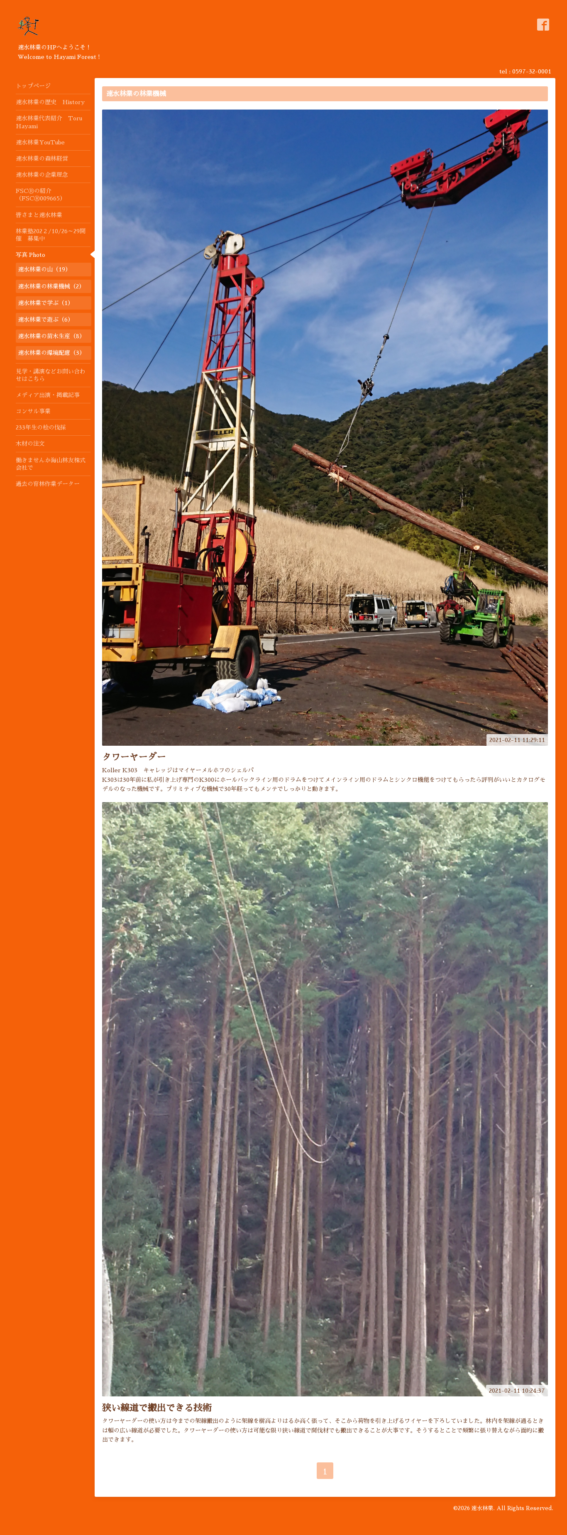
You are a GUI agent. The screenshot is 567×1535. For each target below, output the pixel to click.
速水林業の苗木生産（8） (51, 336)
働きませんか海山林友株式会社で (51, 464)
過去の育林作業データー (48, 484)
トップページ (33, 86)
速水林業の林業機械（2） (51, 286)
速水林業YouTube (40, 142)
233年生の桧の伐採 (41, 427)
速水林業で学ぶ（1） (45, 303)
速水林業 (482, 1508)
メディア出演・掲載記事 (48, 395)
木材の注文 (30, 444)
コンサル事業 (33, 411)
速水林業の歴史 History (50, 102)
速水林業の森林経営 (42, 158)
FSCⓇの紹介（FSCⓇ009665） (41, 194)
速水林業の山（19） (44, 269)
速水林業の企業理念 (42, 175)
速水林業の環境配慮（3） (51, 353)
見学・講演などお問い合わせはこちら (51, 375)
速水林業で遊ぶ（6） (45, 319)
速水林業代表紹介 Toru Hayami (49, 122)
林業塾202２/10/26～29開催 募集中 (51, 235)
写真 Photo (30, 255)
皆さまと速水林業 (39, 215)
